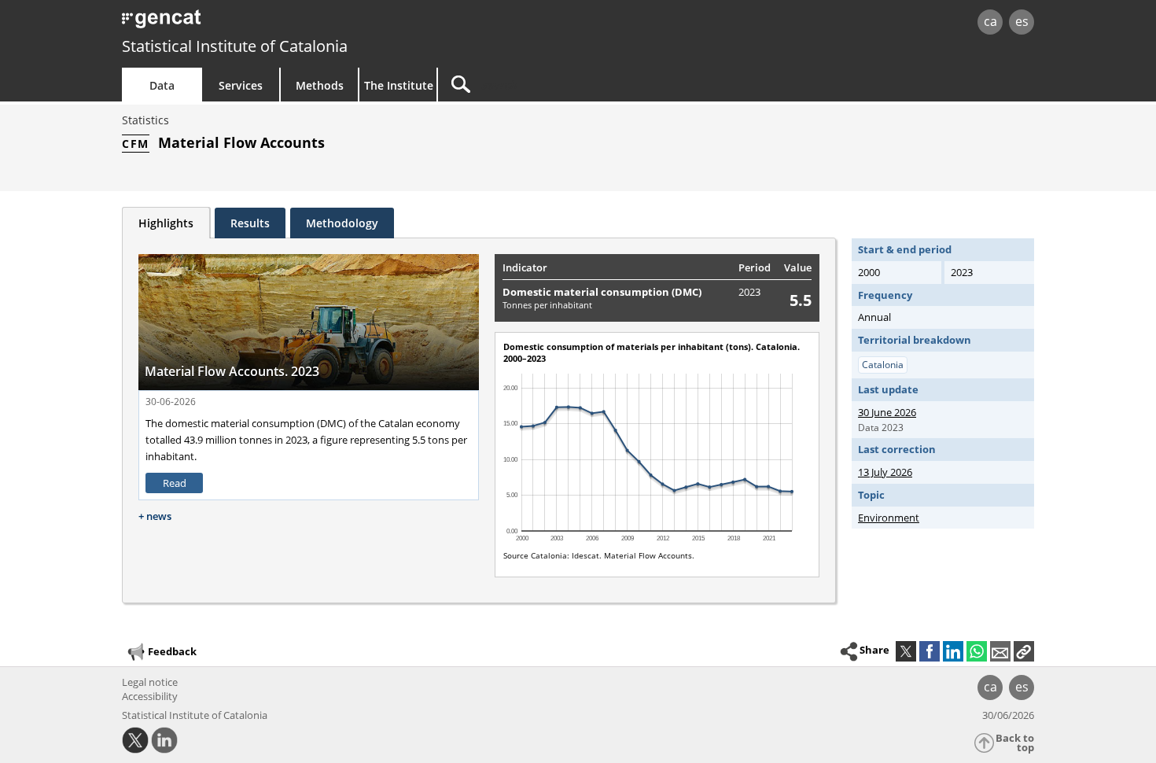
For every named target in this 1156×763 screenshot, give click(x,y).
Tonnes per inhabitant (547, 305)
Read (174, 483)
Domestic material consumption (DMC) (602, 292)
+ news (154, 516)
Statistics (145, 119)
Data (162, 85)
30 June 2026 (887, 412)
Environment (888, 518)
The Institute (398, 85)
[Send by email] (1000, 651)
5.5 (801, 300)
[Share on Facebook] (929, 651)
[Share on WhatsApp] (976, 651)
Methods (320, 85)
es (1022, 21)
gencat (304, 23)
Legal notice (150, 682)
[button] (1024, 651)
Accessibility (150, 696)
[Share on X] (906, 651)
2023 (749, 292)
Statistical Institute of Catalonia (235, 46)
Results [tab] (250, 223)
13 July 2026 (885, 472)
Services (241, 85)
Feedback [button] (172, 650)
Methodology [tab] (342, 223)
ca (990, 21)
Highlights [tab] (165, 223)
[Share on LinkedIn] (953, 651)
